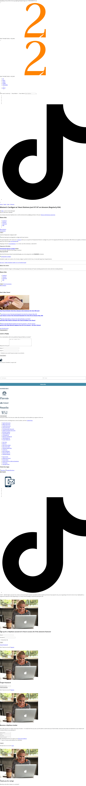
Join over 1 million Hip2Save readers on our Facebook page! (13, 262)
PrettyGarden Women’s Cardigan (7, 248)
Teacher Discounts (6, 423)
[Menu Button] (0, 2)
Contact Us (4, 449)
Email (1, 350)
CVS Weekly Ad (5, 435)
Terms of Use (5, 456)
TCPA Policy (4, 462)
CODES (3, 82)
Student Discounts (6, 426)
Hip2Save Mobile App (7, 448)
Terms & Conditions (22, 738)
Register (12, 647)
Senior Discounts (6, 427)
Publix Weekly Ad (6, 438)
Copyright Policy (5, 464)
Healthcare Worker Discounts (8, 430)
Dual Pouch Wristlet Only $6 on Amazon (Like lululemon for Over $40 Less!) (19, 310)
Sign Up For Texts (6, 446)
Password (2, 637)
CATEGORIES (5, 85)
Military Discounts (6, 424)
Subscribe (43, 384)
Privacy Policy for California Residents (10, 461)
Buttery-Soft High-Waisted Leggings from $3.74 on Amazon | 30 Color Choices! (20, 325)
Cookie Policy (30, 420)
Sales (8, 204)
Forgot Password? (4, 644)
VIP (3, 79)
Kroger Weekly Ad (6, 439)
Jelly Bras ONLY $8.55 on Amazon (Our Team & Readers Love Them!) (17, 320)
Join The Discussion (4, 328)
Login (12, 745)
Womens (12, 204)
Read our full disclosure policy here (48, 215)
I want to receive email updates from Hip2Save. (11, 740)
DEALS (3, 80)
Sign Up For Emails (6, 445)
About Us (4, 443)
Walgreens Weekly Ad (7, 436)
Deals (5, 204)
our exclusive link (14, 241)
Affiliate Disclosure (6, 458)
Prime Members (12, 243)
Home (1, 204)
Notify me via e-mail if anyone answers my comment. (12, 353)
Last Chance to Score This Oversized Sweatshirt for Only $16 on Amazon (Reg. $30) (21, 315)
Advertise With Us (6, 452)
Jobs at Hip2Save (6, 451)
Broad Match (15, 93)
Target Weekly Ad (6, 433)
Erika (2, 211)
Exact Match (22, 93)
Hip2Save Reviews (6, 454)
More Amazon (3, 229)
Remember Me (4, 640)
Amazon (19, 239)
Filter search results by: (5, 93)
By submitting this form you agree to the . (13, 738)
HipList (1, 232)
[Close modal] (0, 630)
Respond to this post (4, 345)
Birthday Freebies (6, 432)
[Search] (0, 40)
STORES (4, 83)
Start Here (4, 442)
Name (1, 348)
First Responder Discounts (8, 429)
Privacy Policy (5, 459)
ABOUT (3, 88)
